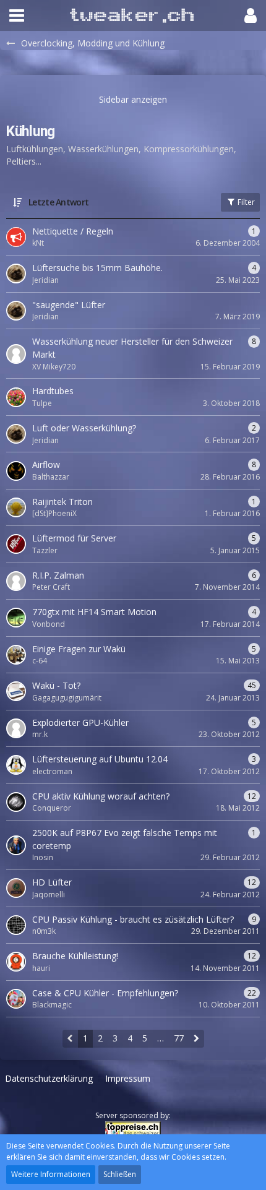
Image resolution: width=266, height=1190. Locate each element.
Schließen (119, 1174)
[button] (16, 15)
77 (179, 1038)
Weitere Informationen (50, 1174)
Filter (245, 202)
